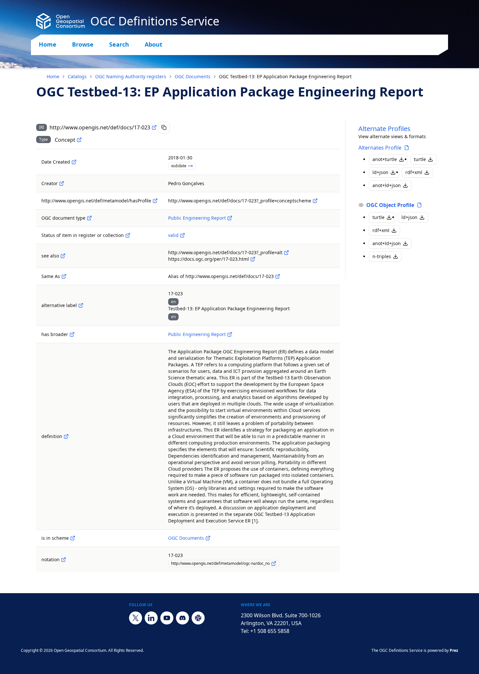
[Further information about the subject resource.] (62, 255)
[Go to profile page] (406, 147)
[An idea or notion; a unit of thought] (79, 139)
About (153, 44)
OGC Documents (192, 76)
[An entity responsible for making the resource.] (61, 183)
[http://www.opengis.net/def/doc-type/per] (229, 218)
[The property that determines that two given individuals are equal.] (63, 276)
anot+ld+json (386, 185)
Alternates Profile (379, 147)
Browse (83, 44)
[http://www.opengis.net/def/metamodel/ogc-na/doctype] (89, 218)
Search (119, 44)
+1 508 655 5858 (269, 631)
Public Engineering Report (197, 218)
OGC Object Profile (390, 205)
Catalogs (77, 76)
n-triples (381, 256)
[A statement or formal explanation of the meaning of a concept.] (66, 436)
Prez (454, 650)
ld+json (380, 172)
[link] (285, 76)
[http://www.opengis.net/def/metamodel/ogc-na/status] (127, 235)
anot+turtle (384, 159)
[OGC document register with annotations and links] (207, 538)
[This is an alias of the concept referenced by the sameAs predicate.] (277, 276)
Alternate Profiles (384, 128)
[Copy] (164, 127)
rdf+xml (413, 172)
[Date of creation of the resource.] (74, 162)
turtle (420, 159)
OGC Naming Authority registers (130, 76)
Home (47, 44)
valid (173, 235)
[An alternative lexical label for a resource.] (80, 305)
